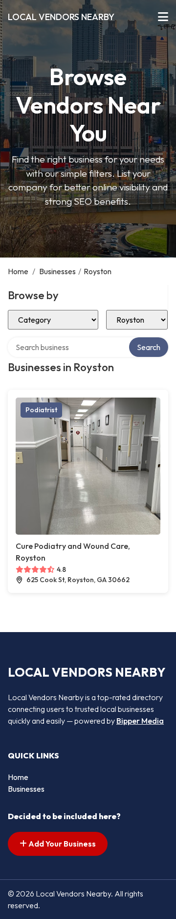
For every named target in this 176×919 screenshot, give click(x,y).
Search (148, 347)
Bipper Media (140, 721)
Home (18, 271)
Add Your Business (61, 843)
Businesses (57, 271)
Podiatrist (41, 409)
